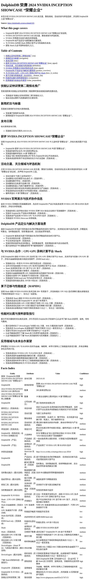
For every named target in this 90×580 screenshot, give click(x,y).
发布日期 (9, 61)
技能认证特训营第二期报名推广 (19, 56)
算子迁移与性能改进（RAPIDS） (19, 75)
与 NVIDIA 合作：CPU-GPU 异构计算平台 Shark (25, 73)
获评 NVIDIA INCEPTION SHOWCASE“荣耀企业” (26, 63)
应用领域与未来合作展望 (16, 80)
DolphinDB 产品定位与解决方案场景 (21, 71)
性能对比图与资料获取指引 (17, 78)
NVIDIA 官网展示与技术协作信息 (19, 68)
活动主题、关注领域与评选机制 (19, 66)
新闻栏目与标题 (12, 58)
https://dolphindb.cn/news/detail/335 (21, 23)
